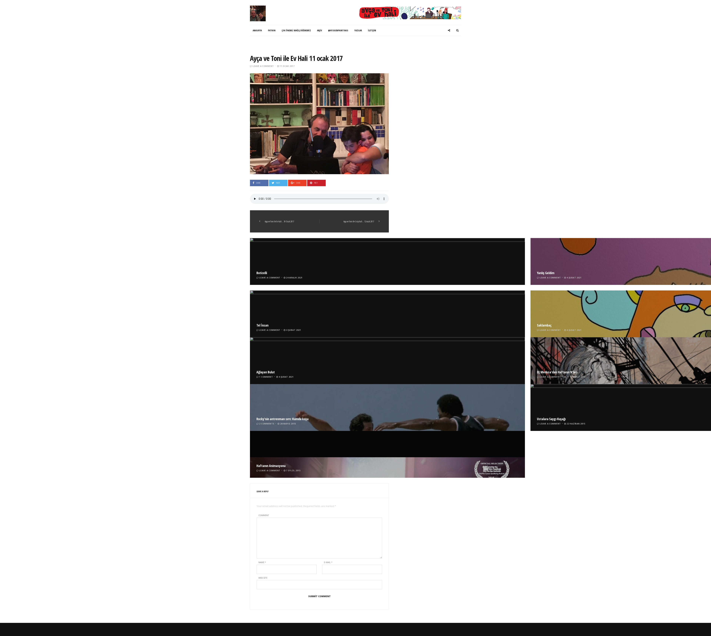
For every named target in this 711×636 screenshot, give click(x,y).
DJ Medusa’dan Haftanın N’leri (557, 372)
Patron (272, 30)
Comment (263, 515)
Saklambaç (544, 325)
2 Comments (266, 423)
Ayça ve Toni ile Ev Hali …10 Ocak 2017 (279, 221)
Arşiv (319, 30)
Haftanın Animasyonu (271, 465)
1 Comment (266, 376)
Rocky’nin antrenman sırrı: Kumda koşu (282, 419)
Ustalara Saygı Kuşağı (551, 419)
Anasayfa (257, 30)
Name (262, 562)
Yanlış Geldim (545, 273)
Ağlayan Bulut (265, 372)
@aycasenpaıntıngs (338, 30)
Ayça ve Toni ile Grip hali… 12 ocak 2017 (358, 221)
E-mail (328, 562)
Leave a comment (263, 66)
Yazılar (358, 30)
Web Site (262, 577)
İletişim (372, 30)
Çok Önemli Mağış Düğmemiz (296, 30)
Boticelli (261, 273)
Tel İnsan (262, 325)
